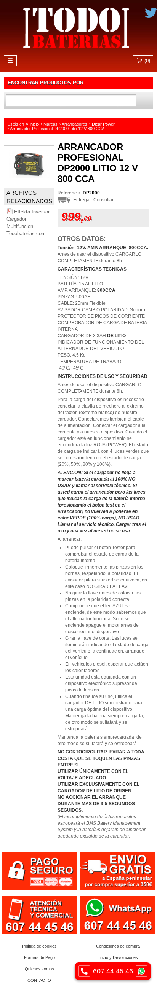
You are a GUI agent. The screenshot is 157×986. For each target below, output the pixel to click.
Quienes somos (39, 969)
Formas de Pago (39, 957)
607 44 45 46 (113, 971)
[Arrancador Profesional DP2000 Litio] (29, 181)
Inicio (34, 124)
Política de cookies (39, 946)
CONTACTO (39, 980)
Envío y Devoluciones (118, 957)
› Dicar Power (102, 124)
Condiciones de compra (118, 946)
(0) (146, 61)
